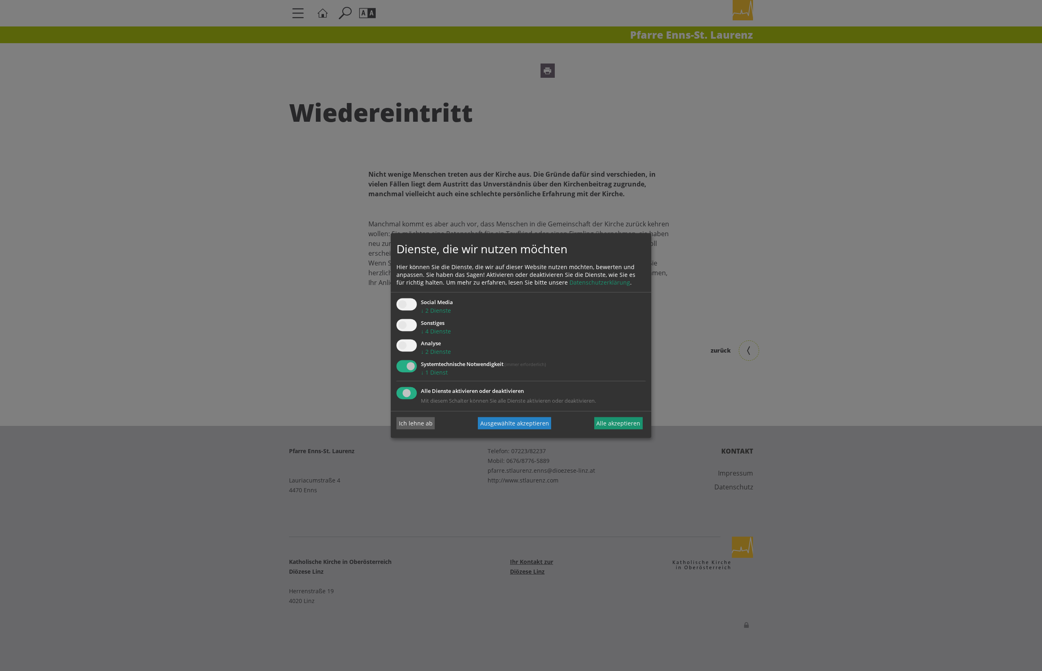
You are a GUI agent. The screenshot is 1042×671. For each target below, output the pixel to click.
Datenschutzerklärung (599, 282)
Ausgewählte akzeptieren (514, 423)
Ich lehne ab (416, 423)
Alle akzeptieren (618, 423)
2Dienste (436, 310)
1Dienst (434, 373)
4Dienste (436, 331)
